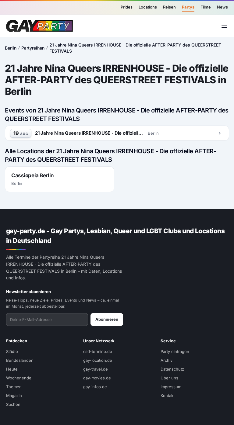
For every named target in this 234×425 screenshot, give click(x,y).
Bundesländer (19, 360)
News (222, 7)
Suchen (13, 404)
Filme (205, 7)
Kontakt (168, 395)
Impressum (171, 386)
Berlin (10, 47)
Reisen (169, 7)
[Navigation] (224, 25)
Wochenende (18, 377)
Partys (188, 7)
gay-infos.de (95, 386)
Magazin (14, 395)
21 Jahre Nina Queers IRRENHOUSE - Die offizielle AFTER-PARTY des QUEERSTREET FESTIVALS (135, 48)
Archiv (166, 360)
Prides (127, 7)
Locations (148, 7)
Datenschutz (172, 369)
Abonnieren (106, 319)
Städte (12, 351)
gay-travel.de (95, 369)
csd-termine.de (97, 351)
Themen (14, 386)
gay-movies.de (97, 377)
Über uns (169, 377)
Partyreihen (32, 47)
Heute (12, 369)
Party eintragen (175, 351)
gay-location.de (97, 360)
